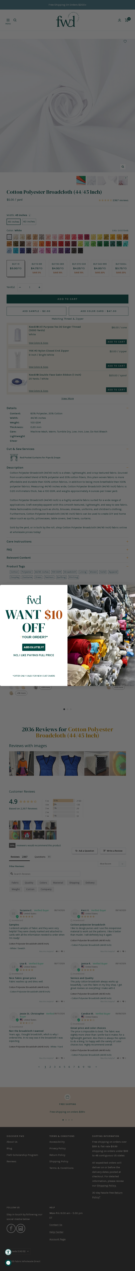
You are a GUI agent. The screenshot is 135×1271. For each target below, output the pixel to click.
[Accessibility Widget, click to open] (8, 1252)
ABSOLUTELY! (34, 647)
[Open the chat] (8, 1262)
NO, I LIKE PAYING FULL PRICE (34, 655)
